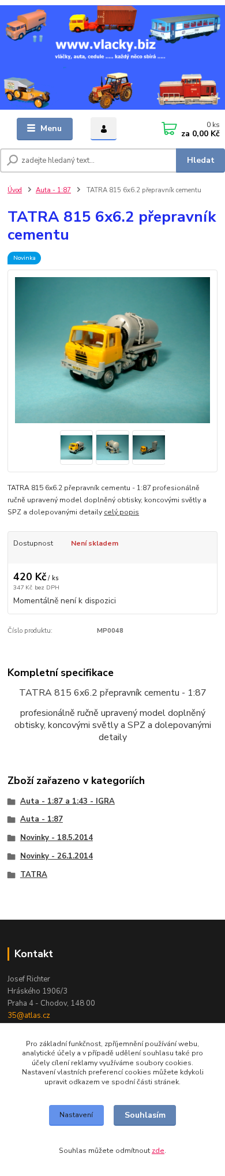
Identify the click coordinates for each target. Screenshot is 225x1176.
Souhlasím (145, 1115)
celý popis (121, 512)
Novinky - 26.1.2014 (56, 856)
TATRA (33, 874)
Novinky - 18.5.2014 (56, 837)
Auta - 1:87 (53, 190)
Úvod (14, 190)
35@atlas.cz (28, 1015)
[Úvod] (112, 57)
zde (158, 1150)
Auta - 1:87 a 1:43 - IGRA (67, 801)
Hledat (201, 160)
